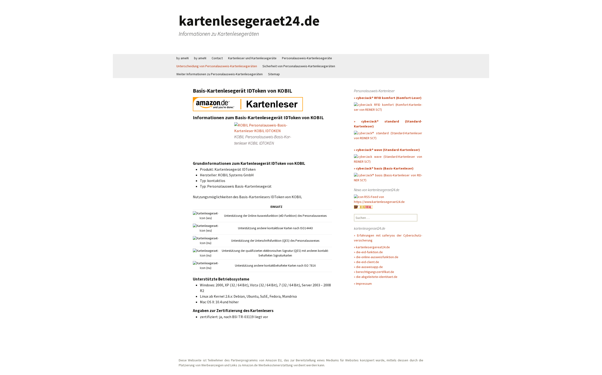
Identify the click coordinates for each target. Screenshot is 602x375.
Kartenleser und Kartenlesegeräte (252, 58)
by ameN (182, 58)
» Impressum (363, 283)
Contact (217, 58)
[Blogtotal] (363, 207)
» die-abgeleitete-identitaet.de (375, 277)
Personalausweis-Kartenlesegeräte (307, 58)
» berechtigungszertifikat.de (374, 272)
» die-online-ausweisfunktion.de (376, 257)
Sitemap (274, 74)
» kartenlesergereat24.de (372, 247)
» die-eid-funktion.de (368, 252)
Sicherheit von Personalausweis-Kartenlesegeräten (298, 66)
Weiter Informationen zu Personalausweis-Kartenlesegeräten (219, 74)
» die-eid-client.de (366, 262)
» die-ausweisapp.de (368, 267)
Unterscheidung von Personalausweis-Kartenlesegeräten (216, 66)
